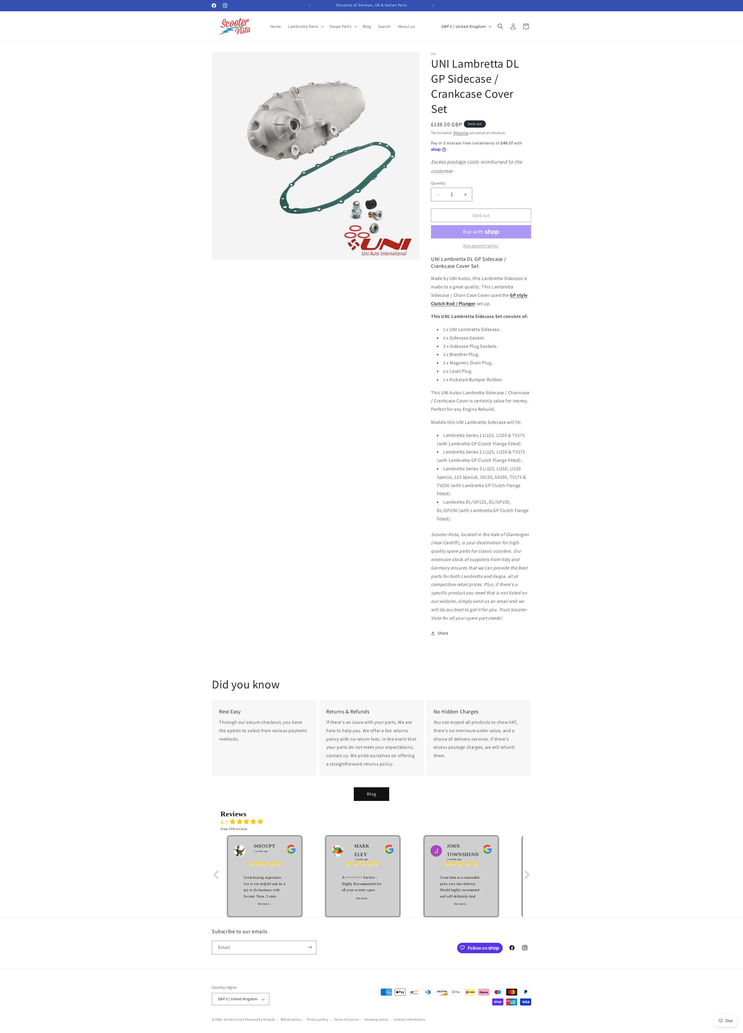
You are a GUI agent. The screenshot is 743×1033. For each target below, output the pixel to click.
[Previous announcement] (309, 5)
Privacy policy (318, 1019)
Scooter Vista (234, 1020)
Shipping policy (376, 1019)
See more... (265, 903)
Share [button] (443, 633)
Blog (371, 794)
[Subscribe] (309, 947)
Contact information (409, 1019)
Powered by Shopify (260, 1020)
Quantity (438, 183)
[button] (305, 26)
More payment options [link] (481, 246)
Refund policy (291, 1019)
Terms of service (346, 1019)
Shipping (460, 133)
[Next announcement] (433, 5)
